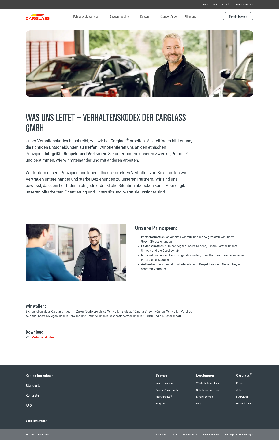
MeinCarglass (164, 396)
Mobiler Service (204, 396)
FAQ (205, 4)
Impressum (160, 434)
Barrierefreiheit (211, 434)
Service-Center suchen (168, 390)
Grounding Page (244, 403)
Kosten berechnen (40, 375)
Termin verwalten (244, 4)
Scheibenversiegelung (208, 390)
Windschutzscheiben (207, 383)
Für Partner (242, 396)
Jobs (215, 4)
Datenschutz (190, 434)
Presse (240, 383)
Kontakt (226, 4)
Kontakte (32, 395)
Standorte (33, 385)
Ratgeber (160, 403)
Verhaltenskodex (43, 337)
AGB (174, 434)
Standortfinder (169, 16)
